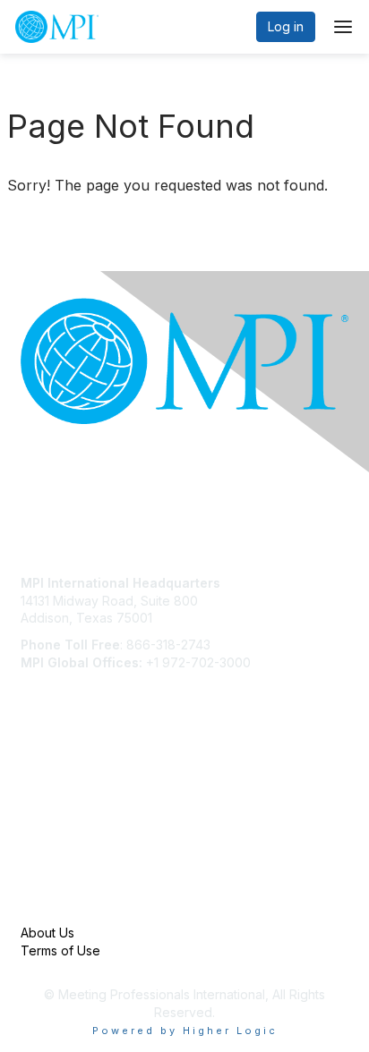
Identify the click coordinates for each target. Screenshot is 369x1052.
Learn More (55, 814)
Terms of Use (60, 950)
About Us (47, 932)
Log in (286, 26)
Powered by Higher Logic (185, 1030)
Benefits (45, 797)
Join (33, 779)
